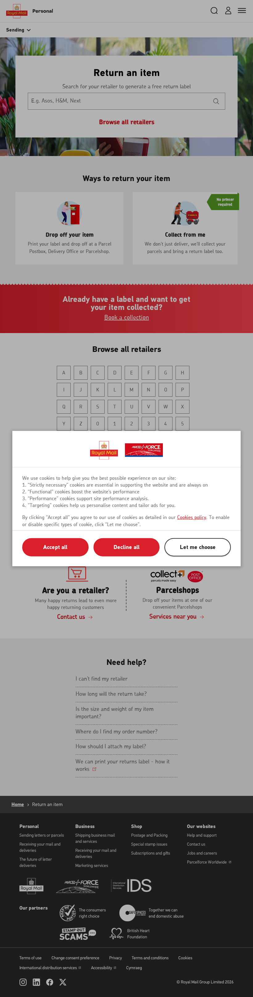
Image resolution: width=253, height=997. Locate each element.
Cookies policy (191, 517)
